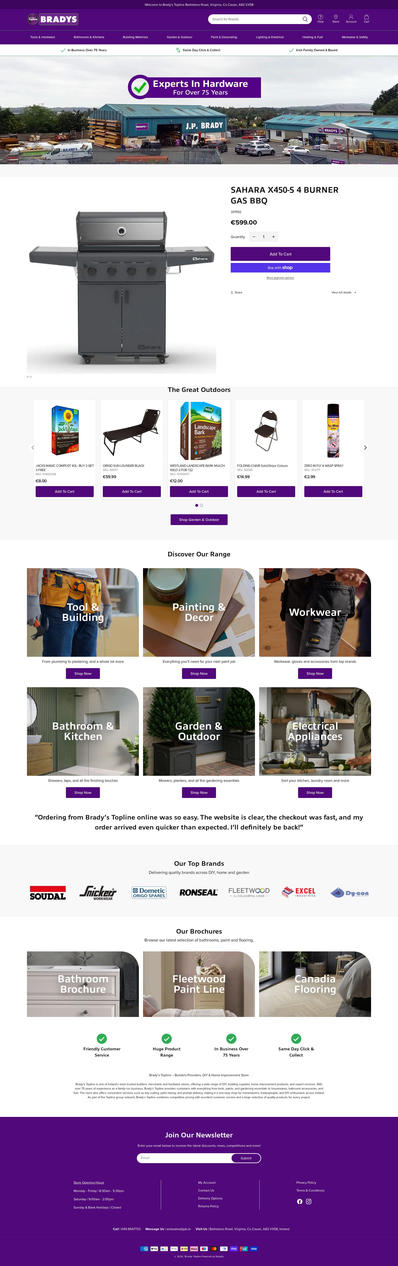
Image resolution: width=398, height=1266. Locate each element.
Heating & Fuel (312, 37)
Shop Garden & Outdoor (199, 519)
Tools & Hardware (42, 37)
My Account (207, 1182)
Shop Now (82, 673)
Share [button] (238, 292)
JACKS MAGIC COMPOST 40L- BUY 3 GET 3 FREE (65, 467)
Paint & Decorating (224, 37)
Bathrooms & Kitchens (89, 37)
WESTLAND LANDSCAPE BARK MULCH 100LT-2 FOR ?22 (197, 467)
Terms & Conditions (310, 1190)
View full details (342, 292)
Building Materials (135, 37)
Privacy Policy (306, 1182)
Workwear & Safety (355, 37)
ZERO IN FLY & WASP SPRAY (323, 465)
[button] (366, 19)
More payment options (280, 277)
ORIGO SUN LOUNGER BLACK (123, 465)
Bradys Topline (193, 1256)
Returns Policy (208, 1206)
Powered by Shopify (213, 1256)
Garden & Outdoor (179, 37)
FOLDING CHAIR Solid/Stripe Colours (262, 465)
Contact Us (206, 1190)
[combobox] (255, 19)
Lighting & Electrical (270, 37)
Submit (246, 1158)
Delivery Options (210, 1198)
